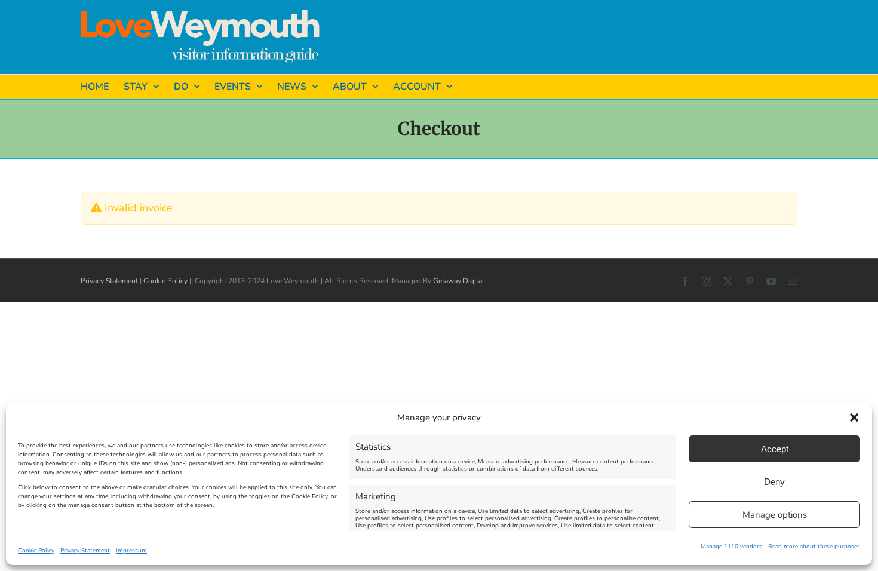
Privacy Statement (85, 551)
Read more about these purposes (814, 546)
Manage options (774, 515)
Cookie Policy (36, 551)
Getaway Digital (458, 281)
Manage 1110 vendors (731, 546)
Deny (774, 482)
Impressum (131, 551)
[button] (854, 417)
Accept (774, 449)
